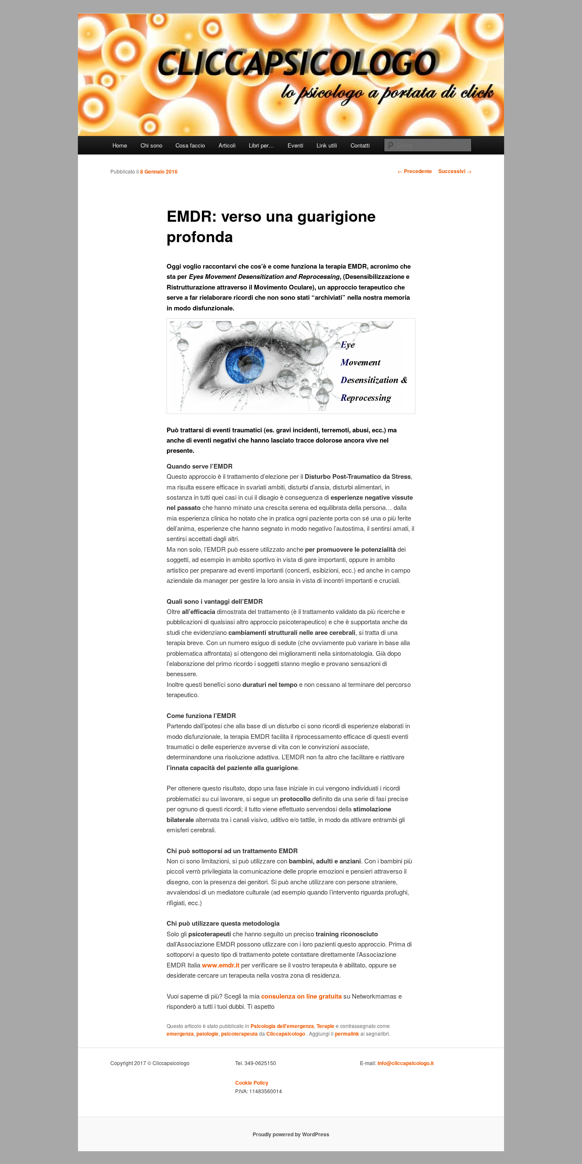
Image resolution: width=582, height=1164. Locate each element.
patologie (207, 1033)
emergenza (180, 1033)
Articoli (227, 145)
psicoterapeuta (239, 1033)
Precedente (415, 171)
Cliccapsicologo (286, 1033)
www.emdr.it (220, 965)
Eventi (295, 145)
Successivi (455, 171)
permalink (347, 1033)
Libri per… (261, 145)
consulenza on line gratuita (301, 996)
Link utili (327, 145)
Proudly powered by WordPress (291, 1134)
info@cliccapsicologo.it (405, 1063)
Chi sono (151, 145)
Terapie (325, 1026)
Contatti (360, 145)
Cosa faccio (190, 145)
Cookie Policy (251, 1082)
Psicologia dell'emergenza (282, 1026)
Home (119, 145)
